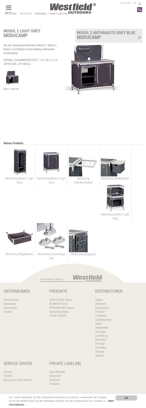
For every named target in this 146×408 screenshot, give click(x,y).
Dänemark (100, 303)
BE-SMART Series (58, 303)
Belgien (99, 300)
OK (126, 398)
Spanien (99, 355)
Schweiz (99, 351)
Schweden (100, 347)
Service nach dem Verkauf (18, 380)
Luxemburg (101, 335)
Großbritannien (103, 319)
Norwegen (100, 331)
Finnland (100, 311)
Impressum (10, 303)
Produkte (54, 384)
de (140, 2)
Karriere (8, 372)
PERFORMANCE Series (61, 308)
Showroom (55, 376)
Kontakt (8, 311)
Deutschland (102, 308)
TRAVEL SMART (57, 315)
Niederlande (101, 327)
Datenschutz (10, 308)
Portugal (100, 343)
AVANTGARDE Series (60, 300)
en (134, 2)
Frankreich (101, 315)
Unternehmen (11, 300)
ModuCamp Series (59, 311)
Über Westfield (57, 372)
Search (139, 9)
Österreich (100, 339)
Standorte (54, 380)
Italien (98, 323)
